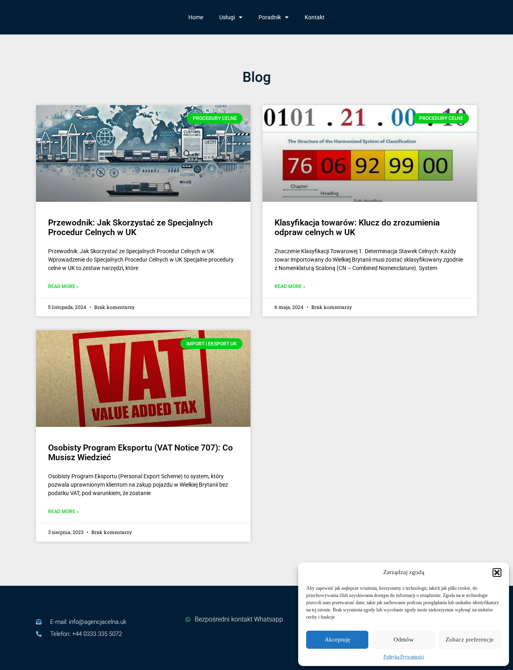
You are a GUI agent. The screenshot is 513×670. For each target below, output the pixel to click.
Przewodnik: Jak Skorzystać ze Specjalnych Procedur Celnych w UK (130, 227)
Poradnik (270, 17)
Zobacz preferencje (470, 639)
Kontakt (315, 17)
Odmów (404, 639)
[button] (497, 572)
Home (195, 17)
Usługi (227, 17)
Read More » (63, 286)
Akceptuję (337, 639)
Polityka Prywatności (404, 657)
